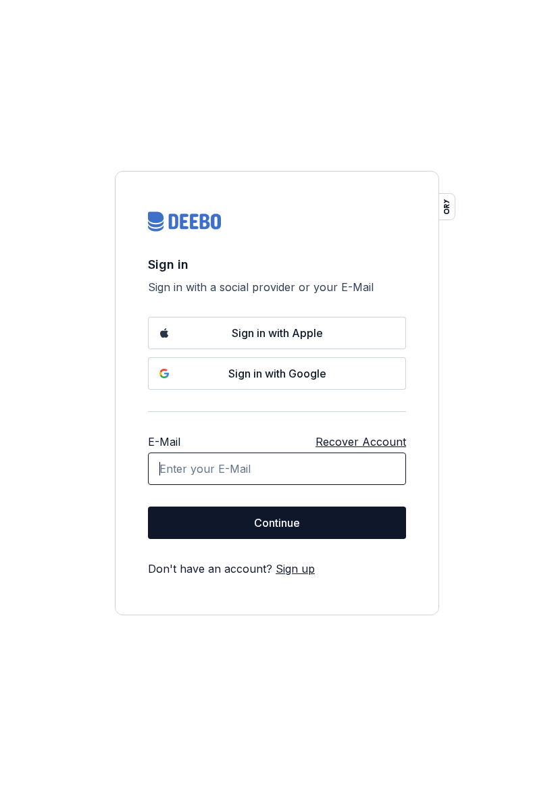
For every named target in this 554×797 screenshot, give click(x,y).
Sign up (295, 568)
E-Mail (164, 441)
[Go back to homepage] (184, 221)
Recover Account (361, 441)
